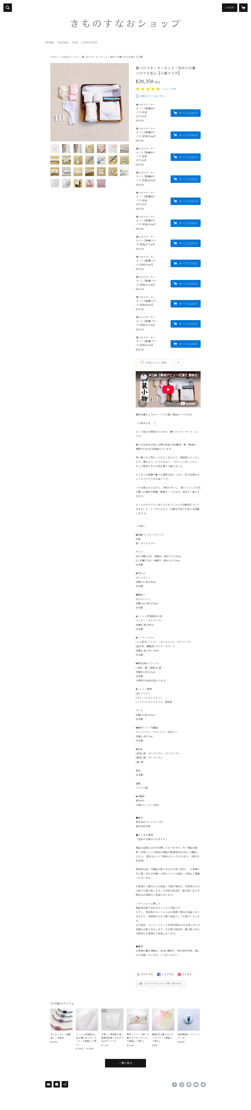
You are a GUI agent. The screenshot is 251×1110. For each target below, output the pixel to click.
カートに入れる (188, 113)
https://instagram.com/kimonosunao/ (181, 1084)
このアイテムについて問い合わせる (162, 983)
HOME (49, 42)
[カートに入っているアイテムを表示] (243, 7)
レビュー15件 (169, 89)
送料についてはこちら (152, 96)
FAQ (75, 42)
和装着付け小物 (69, 57)
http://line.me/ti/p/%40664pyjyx (188, 1084)
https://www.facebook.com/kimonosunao (174, 1084)
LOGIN (229, 7)
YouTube (63, 42)
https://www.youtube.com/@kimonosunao (196, 1084)
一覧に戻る (125, 1063)
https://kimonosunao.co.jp (203, 1084)
